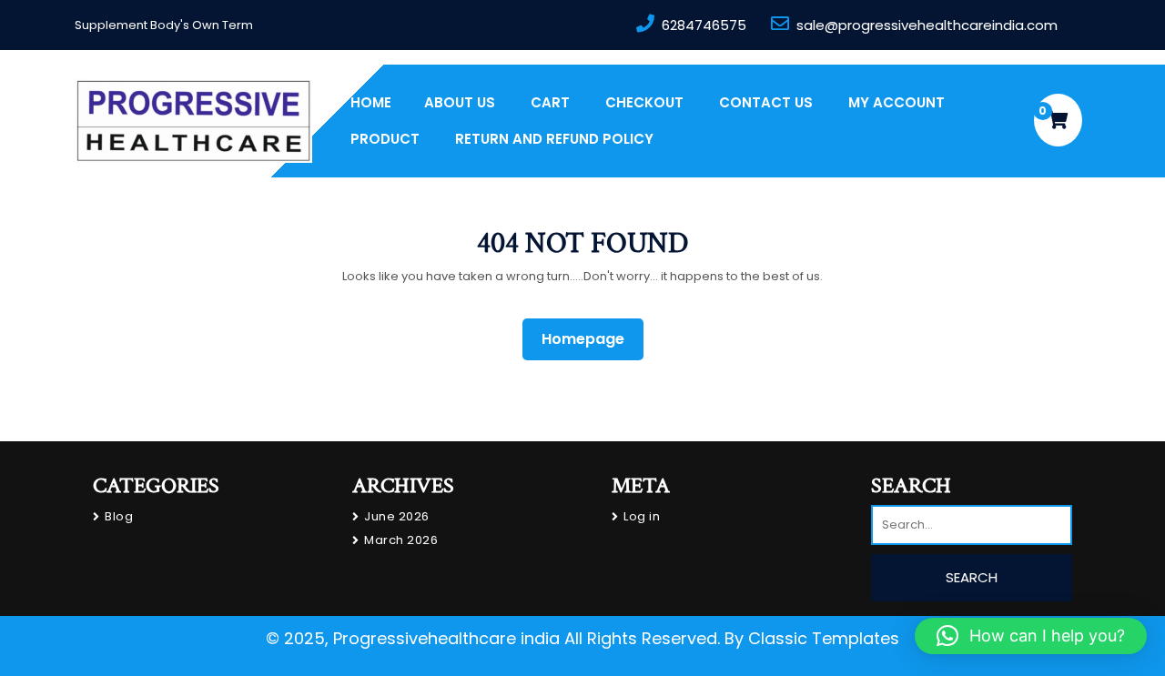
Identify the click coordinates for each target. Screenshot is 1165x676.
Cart (550, 102)
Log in (641, 516)
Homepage (590, 338)
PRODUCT (385, 138)
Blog (119, 516)
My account (896, 102)
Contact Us (766, 102)
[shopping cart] (1058, 120)
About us (459, 102)
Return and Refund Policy (554, 138)
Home (370, 102)
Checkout (644, 102)
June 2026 (397, 516)
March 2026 (401, 540)
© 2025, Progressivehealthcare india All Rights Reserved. (493, 638)
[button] (1031, 636)
